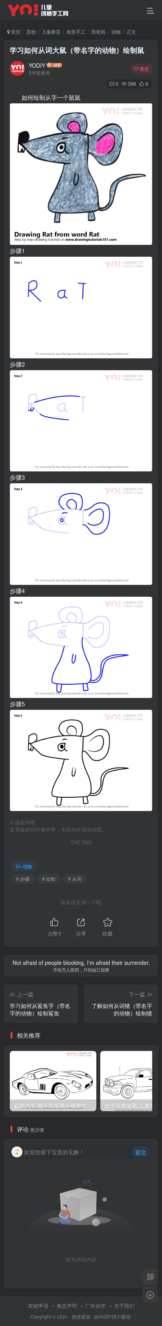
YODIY (37, 65)
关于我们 (124, 1305)
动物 (116, 31)
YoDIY (105, 1316)
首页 (15, 31)
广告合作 (95, 1305)
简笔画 (98, 31)
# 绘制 (48, 878)
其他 (31, 31)
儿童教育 (51, 31)
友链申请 (38, 1305)
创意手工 (75, 31)
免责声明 (67, 1305)
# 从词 (74, 878)
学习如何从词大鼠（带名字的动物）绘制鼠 (77, 50)
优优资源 (81, 1316)
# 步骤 (22, 878)
